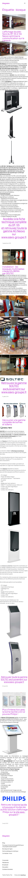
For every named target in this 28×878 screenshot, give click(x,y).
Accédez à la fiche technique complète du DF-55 (14, 222)
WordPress (23, 875)
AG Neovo (3, 63)
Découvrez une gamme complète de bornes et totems (13, 422)
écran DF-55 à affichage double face (13, 67)
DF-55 (12, 75)
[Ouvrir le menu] (25, 3)
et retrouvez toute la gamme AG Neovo (14, 229)
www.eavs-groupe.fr (14, 237)
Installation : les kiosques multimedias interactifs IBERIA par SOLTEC (13, 270)
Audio (2, 483)
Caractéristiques (5, 194)
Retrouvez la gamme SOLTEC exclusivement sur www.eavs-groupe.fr (14, 387)
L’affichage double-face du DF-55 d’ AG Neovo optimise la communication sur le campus (13, 36)
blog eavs (5, 3)
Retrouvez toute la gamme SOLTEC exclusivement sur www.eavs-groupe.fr (14, 679)
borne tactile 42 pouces (14, 806)
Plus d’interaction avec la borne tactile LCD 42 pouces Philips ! (13, 711)
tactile (10, 717)
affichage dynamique (11, 65)
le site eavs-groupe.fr (17, 813)
